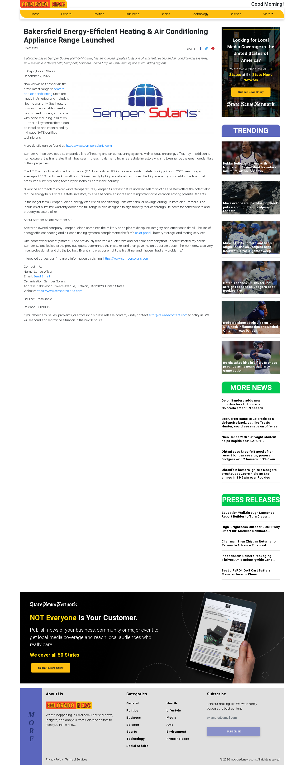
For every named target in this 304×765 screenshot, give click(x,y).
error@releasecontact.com (168, 315)
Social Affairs (137, 746)
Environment (176, 731)
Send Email (41, 276)
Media (171, 717)
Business (132, 14)
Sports (165, 14)
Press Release (177, 738)
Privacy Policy (54, 759)
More (266, 14)
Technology (200, 14)
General (66, 14)
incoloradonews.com (243, 759)
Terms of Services (76, 759)
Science (235, 14)
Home (35, 14)
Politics (99, 14)
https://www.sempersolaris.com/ (60, 291)
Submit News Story (251, 92)
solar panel (143, 233)
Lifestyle (173, 710)
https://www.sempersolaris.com (89, 145)
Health (171, 703)
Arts (169, 724)
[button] (200, 48)
